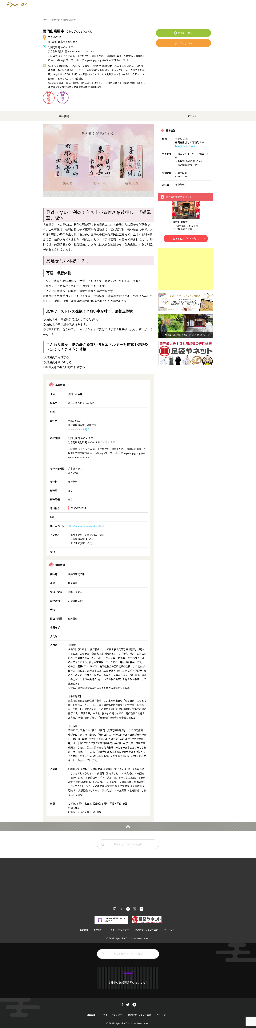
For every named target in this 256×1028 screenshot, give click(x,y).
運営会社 (84, 929)
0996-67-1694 (78, 508)
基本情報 (64, 116)
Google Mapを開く (185, 146)
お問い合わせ (185, 33)
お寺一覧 (56, 19)
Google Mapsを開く (78, 429)
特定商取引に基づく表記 (146, 929)
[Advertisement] (185, 269)
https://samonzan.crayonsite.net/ (84, 525)
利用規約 (98, 929)
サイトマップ (170, 929)
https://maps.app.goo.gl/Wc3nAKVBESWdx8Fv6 (102, 60)
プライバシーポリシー (118, 929)
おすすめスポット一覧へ (186, 238)
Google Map (186, 43)
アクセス (192, 116)
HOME (46, 19)
